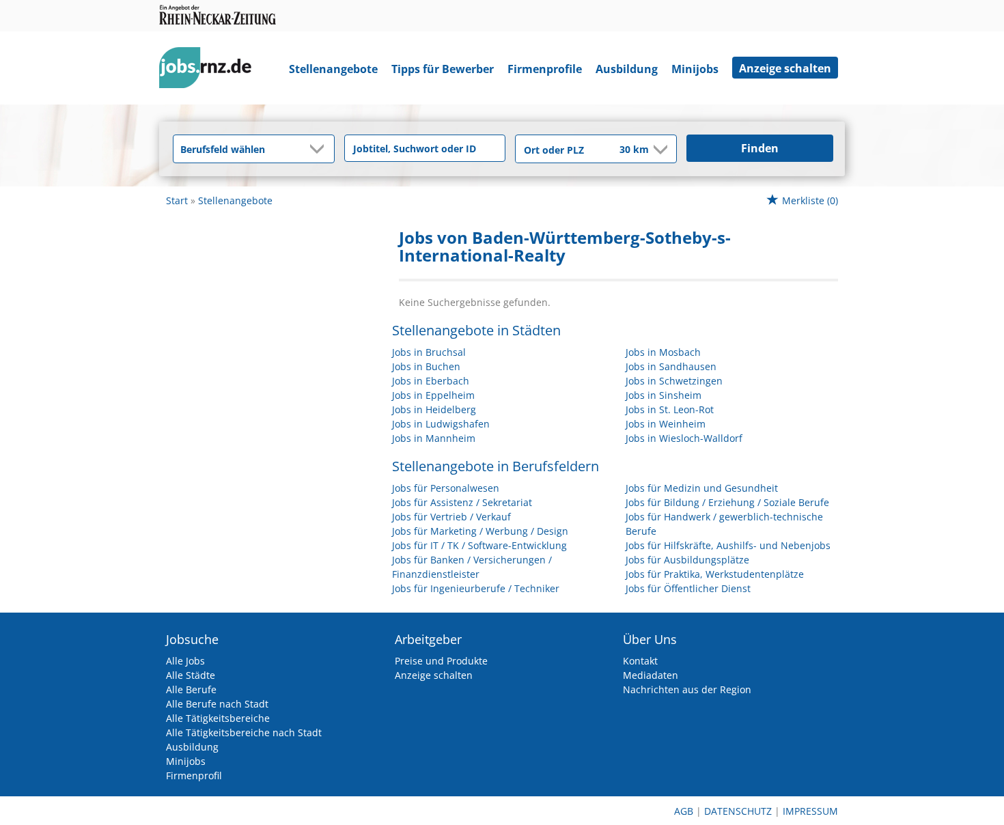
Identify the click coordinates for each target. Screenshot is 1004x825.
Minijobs (695, 68)
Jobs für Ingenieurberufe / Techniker (475, 588)
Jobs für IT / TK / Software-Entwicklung (479, 545)
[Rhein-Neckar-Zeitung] (210, 70)
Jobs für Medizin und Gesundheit (702, 487)
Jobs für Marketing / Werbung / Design (480, 531)
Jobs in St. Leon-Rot (670, 409)
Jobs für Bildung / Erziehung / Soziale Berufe (727, 502)
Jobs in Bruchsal (429, 352)
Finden (760, 148)
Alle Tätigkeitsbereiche (218, 718)
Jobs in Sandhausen (671, 366)
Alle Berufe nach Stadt (217, 703)
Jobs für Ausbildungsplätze (687, 559)
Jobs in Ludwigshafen (441, 423)
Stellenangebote (333, 68)
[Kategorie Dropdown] (320, 149)
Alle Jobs (185, 660)
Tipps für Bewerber (442, 68)
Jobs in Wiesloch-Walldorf (684, 438)
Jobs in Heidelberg (434, 409)
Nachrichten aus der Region (687, 689)
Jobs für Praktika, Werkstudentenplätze (715, 574)
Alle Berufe (191, 689)
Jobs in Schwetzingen (674, 380)
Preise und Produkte (441, 660)
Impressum (810, 811)
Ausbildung (627, 68)
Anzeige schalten (785, 68)
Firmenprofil (194, 775)
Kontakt (640, 660)
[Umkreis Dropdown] (659, 150)
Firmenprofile (544, 68)
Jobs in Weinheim (666, 423)
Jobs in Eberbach (430, 380)
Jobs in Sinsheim (663, 395)
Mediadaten (650, 675)
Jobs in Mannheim (433, 438)
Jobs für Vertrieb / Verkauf (451, 516)
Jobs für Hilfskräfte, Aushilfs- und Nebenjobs (728, 545)
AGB (683, 811)
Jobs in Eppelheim (433, 395)
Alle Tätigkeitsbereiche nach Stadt (244, 732)
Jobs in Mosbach (663, 352)
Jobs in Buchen (426, 366)
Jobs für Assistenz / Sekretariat (462, 502)
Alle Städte (190, 675)
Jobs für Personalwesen (445, 487)
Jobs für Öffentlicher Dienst (688, 588)
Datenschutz (738, 811)
